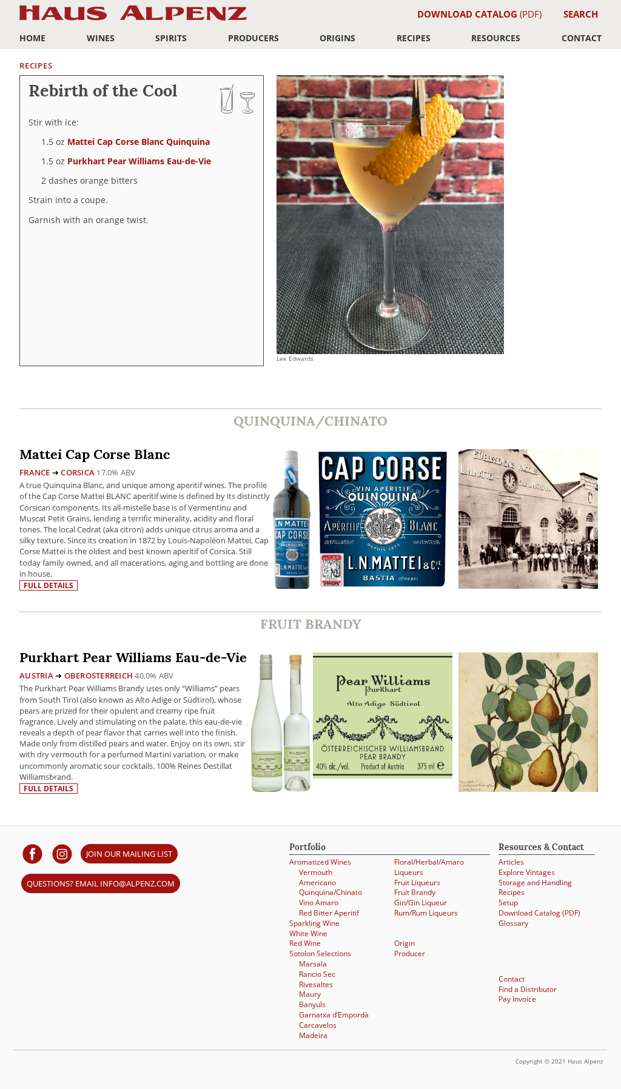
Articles (511, 861)
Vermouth (315, 872)
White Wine (308, 933)
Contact (582, 38)
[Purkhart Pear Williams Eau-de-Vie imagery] (528, 788)
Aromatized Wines (320, 861)
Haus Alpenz (133, 19)
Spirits (171, 38)
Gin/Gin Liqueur (420, 902)
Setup (508, 902)
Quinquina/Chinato (330, 892)
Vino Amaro (318, 902)
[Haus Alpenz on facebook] (32, 853)
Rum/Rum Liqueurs (426, 912)
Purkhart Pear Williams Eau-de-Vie (139, 161)
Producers (253, 38)
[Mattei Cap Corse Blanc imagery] (528, 585)
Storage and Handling (535, 882)
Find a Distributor (527, 989)
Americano (317, 882)
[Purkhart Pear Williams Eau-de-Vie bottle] (280, 722)
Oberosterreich (98, 675)
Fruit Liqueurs (417, 882)
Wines (101, 38)
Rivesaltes (316, 984)
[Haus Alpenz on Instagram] (62, 853)
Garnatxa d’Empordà (334, 1014)
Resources (495, 38)
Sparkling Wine (314, 923)
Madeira (313, 1035)
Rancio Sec (317, 974)
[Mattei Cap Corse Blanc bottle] (291, 518)
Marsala (313, 963)
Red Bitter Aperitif (329, 912)
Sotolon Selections (320, 953)
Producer (409, 953)
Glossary (513, 923)
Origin (404, 943)
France (34, 472)
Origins (337, 38)
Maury (310, 994)
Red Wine (305, 943)
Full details (48, 585)
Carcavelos (318, 1025)
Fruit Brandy (414, 892)
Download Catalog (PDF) (539, 912)
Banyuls (312, 1004)
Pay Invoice (517, 999)
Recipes (414, 38)
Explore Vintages (526, 872)
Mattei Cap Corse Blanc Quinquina (138, 141)
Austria (36, 675)
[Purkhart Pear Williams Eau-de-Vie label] (382, 716)
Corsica (78, 472)
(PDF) (479, 14)
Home (32, 38)
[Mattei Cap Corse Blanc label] (382, 520)
